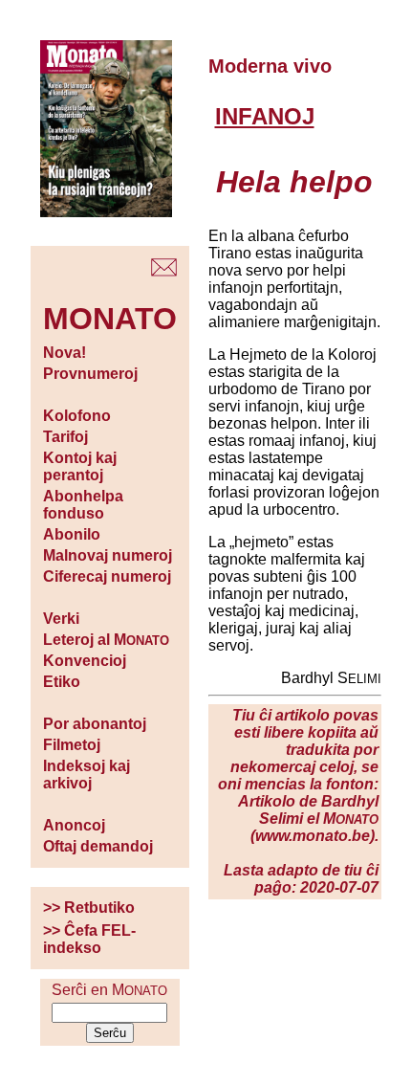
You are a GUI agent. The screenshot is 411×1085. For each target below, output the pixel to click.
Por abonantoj (94, 724)
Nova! (64, 352)
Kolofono (77, 416)
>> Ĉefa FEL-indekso (89, 939)
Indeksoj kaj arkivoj (86, 774)
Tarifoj (65, 437)
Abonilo (71, 534)
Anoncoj (74, 825)
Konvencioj (84, 661)
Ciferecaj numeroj (107, 576)
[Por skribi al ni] (164, 271)
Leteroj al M (106, 639)
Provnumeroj (90, 373)
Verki (61, 618)
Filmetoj (71, 745)
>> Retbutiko (89, 907)
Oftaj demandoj (98, 846)
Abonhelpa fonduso (83, 504)
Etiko (61, 682)
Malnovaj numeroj (107, 555)
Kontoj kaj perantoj (80, 466)
